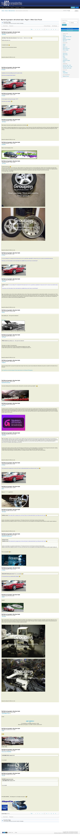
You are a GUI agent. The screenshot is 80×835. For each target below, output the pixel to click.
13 (53, 29)
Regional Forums (66, 76)
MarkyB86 (4, 144)
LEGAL (16, 832)
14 (55, 29)
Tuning (64, 57)
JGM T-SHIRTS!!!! (30, 721)
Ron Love (3, 405)
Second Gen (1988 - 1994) (67, 66)
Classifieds (17, 7)
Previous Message (47, 25)
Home (3, 7)
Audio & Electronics (66, 48)
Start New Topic (70, 28)
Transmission (65, 59)
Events (64, 71)
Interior (64, 45)
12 (51, 29)
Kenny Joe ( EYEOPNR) (6, 751)
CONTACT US (10, 832)
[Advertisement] (40, 15)
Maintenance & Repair (67, 39)
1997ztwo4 (4, 34)
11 (48, 29)
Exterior (64, 44)
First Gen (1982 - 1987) (67, 65)
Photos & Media (65, 49)
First (31, 29)
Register (72, 7)
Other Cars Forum (12, 10)
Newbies (64, 38)
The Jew (3, 775)
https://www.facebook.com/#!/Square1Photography (24, 370)
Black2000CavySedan (6, 382)
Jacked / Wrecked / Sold (67, 36)
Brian (3, 488)
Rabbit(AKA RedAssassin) (7, 536)
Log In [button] (77, 7)
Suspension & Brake (66, 60)
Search (64, 24)
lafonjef (3, 596)
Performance (65, 53)
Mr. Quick (3, 69)
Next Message (54, 25)
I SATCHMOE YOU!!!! (6, 713)
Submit (76, 10)
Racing (64, 61)
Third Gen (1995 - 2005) (67, 68)
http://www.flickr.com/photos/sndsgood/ (8, 370)
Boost (64, 56)
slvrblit (3, 730)
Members (22, 7)
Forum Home (5, 25)
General (64, 35)
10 (46, 29)
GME (6, 832)
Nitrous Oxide (65, 54)
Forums (7, 7)
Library (12, 7)
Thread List (11, 25)
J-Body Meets (65, 72)
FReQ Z (3, 312)
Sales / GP (65, 40)
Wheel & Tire (65, 47)
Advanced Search (70, 30)
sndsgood (3, 362)
